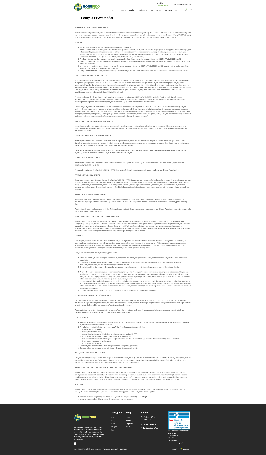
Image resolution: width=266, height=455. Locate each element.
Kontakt (129, 427)
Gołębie (114, 427)
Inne (113, 430)
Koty (113, 420)
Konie (113, 424)
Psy (112, 417)
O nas (128, 417)
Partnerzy (129, 420)
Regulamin (129, 424)
